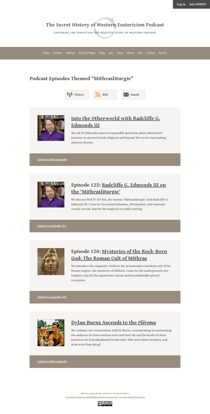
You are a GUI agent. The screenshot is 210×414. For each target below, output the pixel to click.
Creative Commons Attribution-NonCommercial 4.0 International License (105, 397)
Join (111, 53)
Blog (102, 53)
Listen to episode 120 (51, 297)
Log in (181, 4)
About (130, 53)
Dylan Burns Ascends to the (113, 323)
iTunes (79, 94)
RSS (105, 94)
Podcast (57, 53)
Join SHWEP (197, 4)
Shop (120, 53)
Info (140, 53)
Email (135, 94)
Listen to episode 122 (51, 226)
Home (46, 53)
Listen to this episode (52, 159)
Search (162, 53)
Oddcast (70, 53)
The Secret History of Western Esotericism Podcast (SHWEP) (105, 28)
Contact (150, 53)
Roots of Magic (87, 53)
